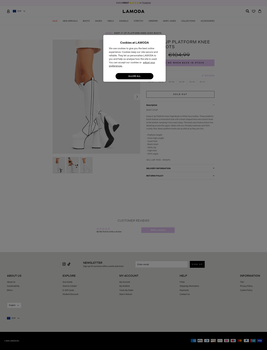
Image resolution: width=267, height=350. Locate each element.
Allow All (134, 76)
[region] (134, 58)
